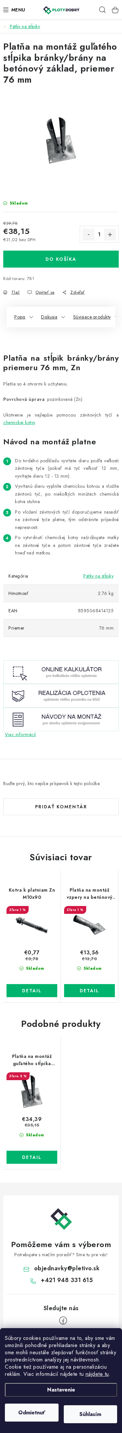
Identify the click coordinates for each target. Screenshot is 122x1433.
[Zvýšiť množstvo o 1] (110, 234)
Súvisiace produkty (92, 317)
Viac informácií (20, 734)
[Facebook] (63, 1321)
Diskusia (49, 317)
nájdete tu (97, 1374)
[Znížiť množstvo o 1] (88, 234)
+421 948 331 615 (67, 1280)
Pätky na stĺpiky (98, 576)
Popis (19, 317)
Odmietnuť (31, 1412)
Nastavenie (61, 1389)
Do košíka (61, 259)
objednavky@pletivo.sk (67, 1268)
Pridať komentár (61, 806)
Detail (32, 990)
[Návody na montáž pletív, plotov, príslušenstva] (61, 719)
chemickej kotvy (19, 422)
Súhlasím (90, 1414)
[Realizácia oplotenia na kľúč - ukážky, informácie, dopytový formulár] (61, 695)
